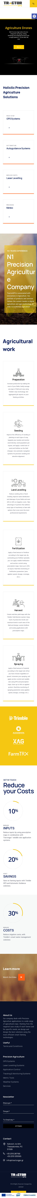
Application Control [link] (11, 1069)
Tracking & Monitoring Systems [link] (16, 1073)
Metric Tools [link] (8, 1077)
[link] (34, 16)
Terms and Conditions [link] (13, 1046)
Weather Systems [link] (11, 1082)
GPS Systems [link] (9, 1061)
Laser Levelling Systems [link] (13, 1065)
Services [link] (7, 1086)
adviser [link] (21, 1187)
